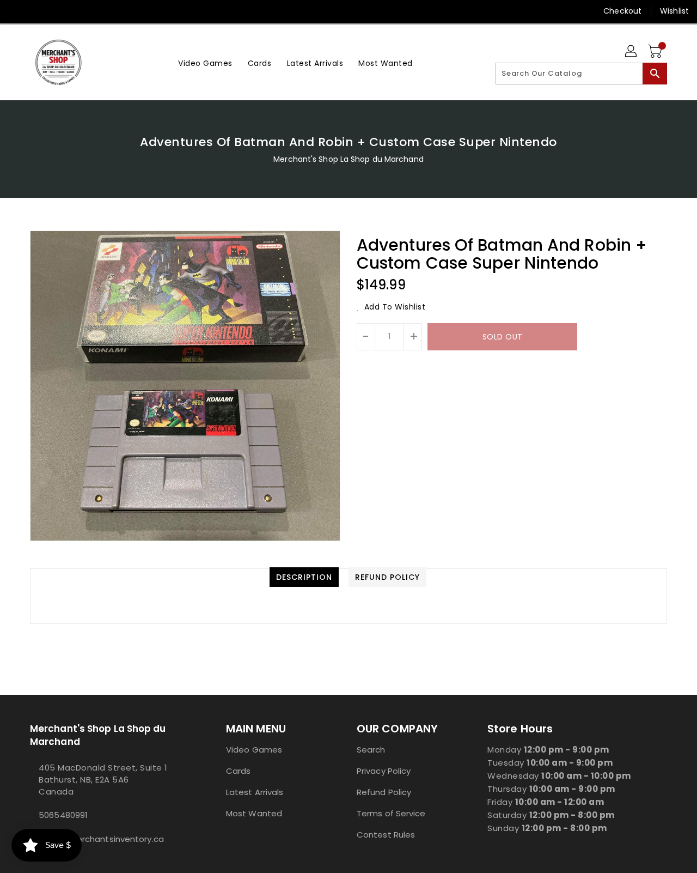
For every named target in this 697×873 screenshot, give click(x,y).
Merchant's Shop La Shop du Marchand (348, 159)
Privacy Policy (384, 771)
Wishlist (674, 10)
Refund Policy (384, 792)
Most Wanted (254, 813)
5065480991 (63, 815)
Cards (238, 771)
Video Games (254, 749)
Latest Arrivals (255, 792)
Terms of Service (391, 813)
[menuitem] (205, 62)
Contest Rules (386, 834)
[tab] (304, 577)
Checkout (622, 10)
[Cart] (656, 52)
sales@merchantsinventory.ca (101, 839)
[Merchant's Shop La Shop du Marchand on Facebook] (17, 11)
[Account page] (632, 52)
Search (371, 749)
